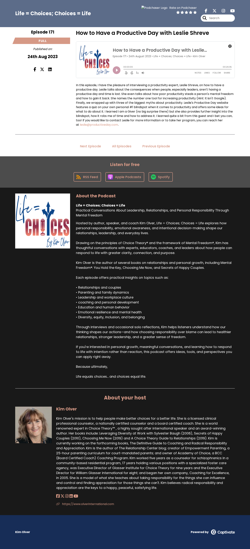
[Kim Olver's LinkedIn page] (71, 496)
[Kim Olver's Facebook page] (58, 496)
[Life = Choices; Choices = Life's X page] (212, 11)
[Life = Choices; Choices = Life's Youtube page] (230, 11)
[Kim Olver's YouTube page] (76, 496)
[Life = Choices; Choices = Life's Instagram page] (221, 11)
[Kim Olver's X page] (62, 496)
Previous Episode (156, 146)
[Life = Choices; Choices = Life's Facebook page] (206, 11)
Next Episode (90, 146)
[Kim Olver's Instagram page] (67, 496)
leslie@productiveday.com (99, 125)
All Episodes (121, 146)
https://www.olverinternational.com (87, 504)
